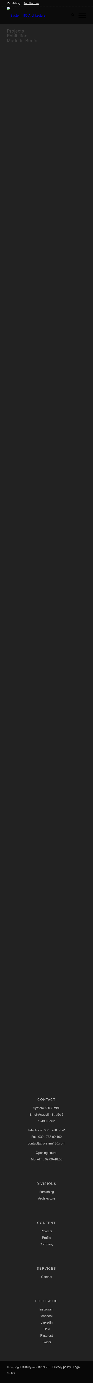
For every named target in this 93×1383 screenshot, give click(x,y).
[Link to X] (76, 1377)
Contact (46, 1276)
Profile (46, 1237)
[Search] (70, 15)
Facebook (46, 1315)
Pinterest (46, 1335)
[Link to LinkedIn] (57, 1377)
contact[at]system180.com (46, 1143)
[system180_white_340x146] (28, 15)
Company (46, 1244)
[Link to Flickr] (63, 1377)
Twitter (46, 1342)
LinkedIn (47, 1322)
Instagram (46, 1309)
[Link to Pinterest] (70, 1377)
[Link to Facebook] (44, 1377)
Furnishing (14, 3)
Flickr (46, 1328)
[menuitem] (70, 15)
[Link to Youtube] (83, 1377)
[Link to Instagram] (50, 1377)
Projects (46, 1231)
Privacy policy (61, 1367)
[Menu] (80, 15)
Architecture (31, 3)
